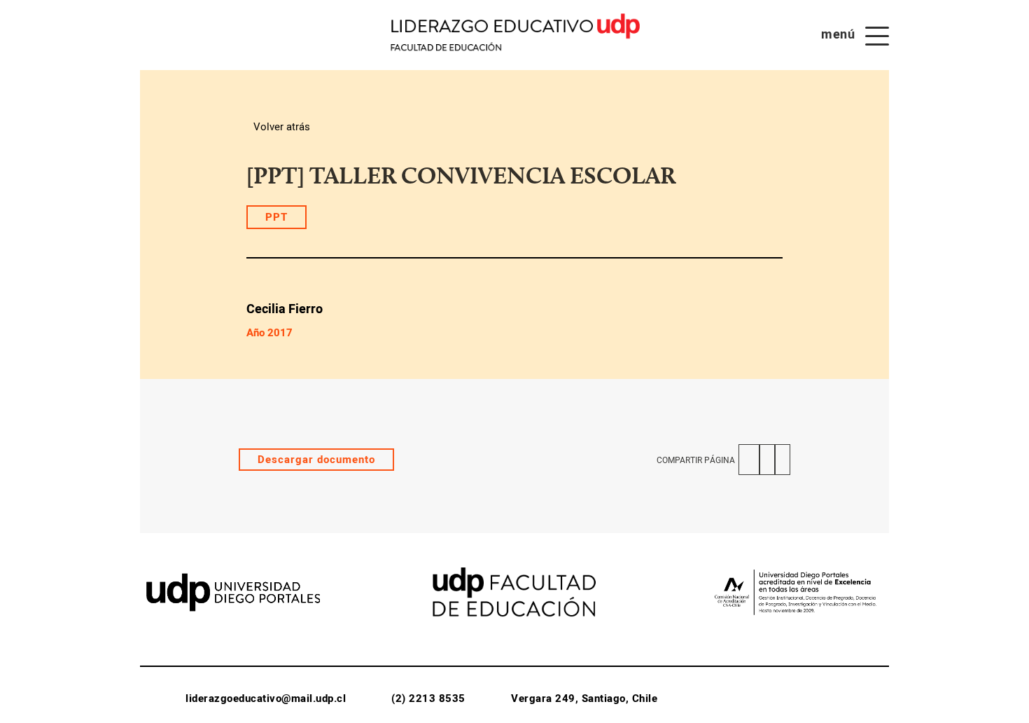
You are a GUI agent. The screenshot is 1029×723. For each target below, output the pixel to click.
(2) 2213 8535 (428, 698)
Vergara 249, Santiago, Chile (584, 698)
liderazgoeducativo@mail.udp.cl (266, 698)
